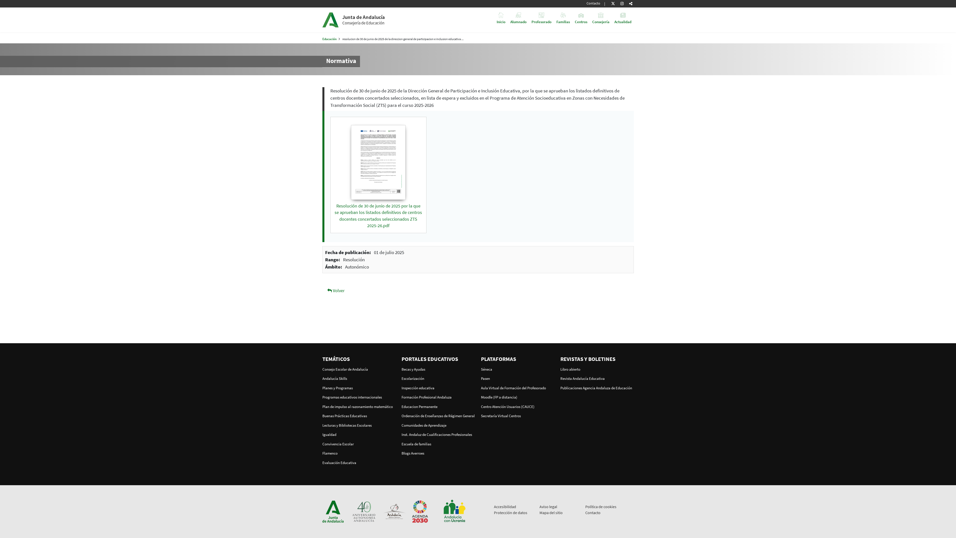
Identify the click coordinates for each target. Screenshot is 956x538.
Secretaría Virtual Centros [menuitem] (501, 415)
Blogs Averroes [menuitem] (413, 453)
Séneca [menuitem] (486, 369)
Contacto (593, 3)
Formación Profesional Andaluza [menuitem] (427, 397)
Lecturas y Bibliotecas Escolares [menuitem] (347, 425)
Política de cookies (600, 506)
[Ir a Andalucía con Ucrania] (454, 511)
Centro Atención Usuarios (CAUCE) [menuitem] (508, 406)
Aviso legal (548, 506)
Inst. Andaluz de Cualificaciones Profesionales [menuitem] (437, 434)
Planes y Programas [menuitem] (337, 388)
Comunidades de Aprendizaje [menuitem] (424, 425)
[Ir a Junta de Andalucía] (333, 511)
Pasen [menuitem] (485, 378)
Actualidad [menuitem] (622, 21)
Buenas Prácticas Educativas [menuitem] (344, 415)
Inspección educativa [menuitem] (418, 388)
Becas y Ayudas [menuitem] (413, 369)
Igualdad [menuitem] (329, 434)
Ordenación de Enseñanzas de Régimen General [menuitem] (438, 415)
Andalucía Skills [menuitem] (334, 378)
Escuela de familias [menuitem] (416, 444)
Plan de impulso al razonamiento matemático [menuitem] (357, 406)
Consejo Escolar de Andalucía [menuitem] (345, 369)
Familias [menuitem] (563, 21)
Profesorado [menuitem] (541, 21)
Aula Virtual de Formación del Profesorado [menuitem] (513, 388)
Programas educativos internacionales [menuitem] (352, 397)
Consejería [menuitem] (600, 21)
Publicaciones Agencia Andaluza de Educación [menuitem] (596, 388)
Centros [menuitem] (581, 21)
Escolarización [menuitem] (413, 378)
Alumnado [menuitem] (518, 21)
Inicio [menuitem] (501, 21)
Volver (338, 290)
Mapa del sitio (551, 512)
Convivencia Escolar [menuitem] (338, 444)
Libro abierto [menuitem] (570, 369)
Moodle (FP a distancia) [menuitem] (499, 397)
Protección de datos (510, 512)
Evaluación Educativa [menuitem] (339, 462)
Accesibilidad (505, 506)
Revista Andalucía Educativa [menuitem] (582, 378)
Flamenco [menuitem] (330, 453)
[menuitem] (359, 359)
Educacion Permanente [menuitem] (419, 406)
